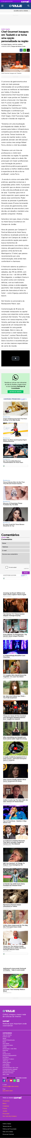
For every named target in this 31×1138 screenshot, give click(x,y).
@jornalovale (11, 1078)
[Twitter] (28, 50)
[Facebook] (21, 50)
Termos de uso (7, 1126)
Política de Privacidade (9, 1129)
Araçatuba (6, 1101)
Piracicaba (6, 1113)
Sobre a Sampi (7, 1123)
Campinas (6, 1106)
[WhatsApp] (24, 50)
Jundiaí (5, 1111)
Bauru (4, 1103)
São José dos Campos (10, 1116)
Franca (5, 1108)
